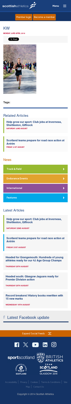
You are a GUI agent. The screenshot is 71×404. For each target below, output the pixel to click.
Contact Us (38, 387)
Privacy (23, 382)
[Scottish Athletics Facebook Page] (17, 344)
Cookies (34, 382)
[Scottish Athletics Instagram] (53, 344)
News (7, 159)
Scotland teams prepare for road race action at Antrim (35, 141)
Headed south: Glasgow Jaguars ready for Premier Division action (32, 277)
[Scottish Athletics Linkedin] (45, 344)
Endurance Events (17, 179)
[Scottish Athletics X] (26, 344)
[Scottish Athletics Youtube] (35, 344)
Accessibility (11, 382)
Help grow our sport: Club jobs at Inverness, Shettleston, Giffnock (34, 123)
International (14, 188)
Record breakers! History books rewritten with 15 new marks (34, 296)
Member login (23, 17)
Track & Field (14, 169)
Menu (63, 6)
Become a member (44, 17)
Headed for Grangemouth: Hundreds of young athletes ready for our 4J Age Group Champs (34, 258)
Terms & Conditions (50, 382)
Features (12, 198)
